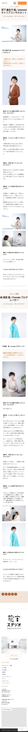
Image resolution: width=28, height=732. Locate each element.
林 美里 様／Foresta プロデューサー (14, 298)
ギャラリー (4, 678)
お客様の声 (4, 674)
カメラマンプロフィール (6, 676)
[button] (14, 3)
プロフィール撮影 (14, 293)
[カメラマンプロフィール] (9, 594)
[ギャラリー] (12, 594)
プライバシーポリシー (6, 683)
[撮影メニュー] (3, 594)
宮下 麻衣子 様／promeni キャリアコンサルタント (14, 11)
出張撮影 (3, 672)
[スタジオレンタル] (15, 594)
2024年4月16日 (21, 16)
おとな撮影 (4, 667)
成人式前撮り (4, 670)
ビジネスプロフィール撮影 (7, 665)
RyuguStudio (10, 16)
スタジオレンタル (5, 680)
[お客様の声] (6, 594)
